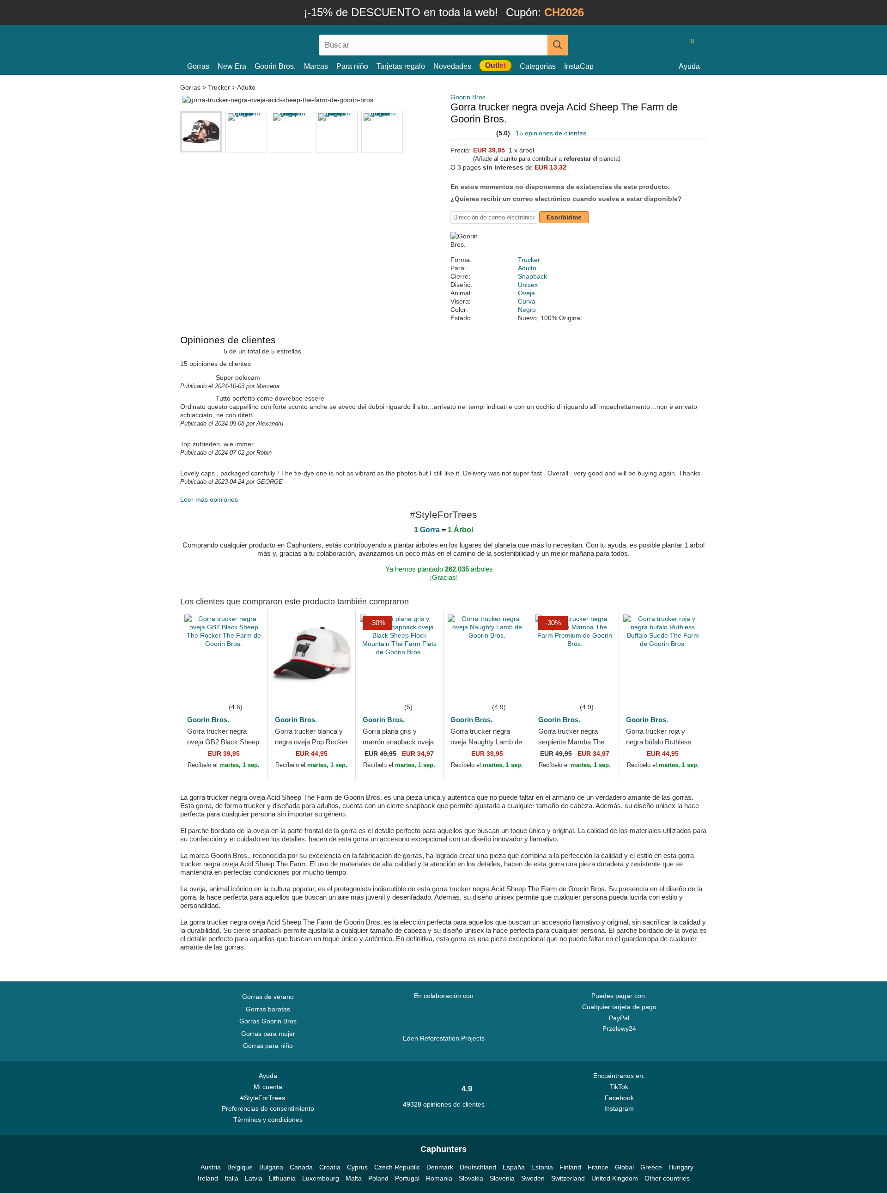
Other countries (667, 1178)
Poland (378, 1178)
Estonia (542, 1167)
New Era (232, 66)
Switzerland (568, 1178)
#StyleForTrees (264, 1098)
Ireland (208, 1178)
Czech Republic (397, 1167)
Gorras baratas (268, 1009)
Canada (301, 1167)
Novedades (452, 66)
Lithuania (282, 1178)
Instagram (619, 1108)
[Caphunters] (268, 43)
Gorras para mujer (268, 1033)
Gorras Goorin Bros (268, 1021)
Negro (527, 309)
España (514, 1167)
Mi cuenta (268, 1086)
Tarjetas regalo (401, 66)
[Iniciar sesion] (653, 45)
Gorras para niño (268, 1045)
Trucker (219, 87)
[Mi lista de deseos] (671, 45)
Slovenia (502, 1178)
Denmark (439, 1167)
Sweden (533, 1178)
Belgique (240, 1167)
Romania (439, 1178)
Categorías (538, 66)
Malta (354, 1178)
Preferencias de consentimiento (268, 1108)
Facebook (619, 1098)
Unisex (528, 284)
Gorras (198, 66)
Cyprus (357, 1167)
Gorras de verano (268, 996)
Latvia (253, 1178)
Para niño (352, 66)
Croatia (329, 1167)
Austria (210, 1167)
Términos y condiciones (268, 1119)
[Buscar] (557, 45)
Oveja (526, 293)
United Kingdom (614, 1178)
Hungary (680, 1167)
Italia (231, 1178)
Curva (526, 301)
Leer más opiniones (209, 499)
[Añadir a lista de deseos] (247, 687)
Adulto (246, 87)
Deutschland (478, 1167)
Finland (570, 1167)
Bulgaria (271, 1167)
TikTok (619, 1086)
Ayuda (689, 66)
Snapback (532, 276)
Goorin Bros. (275, 66)
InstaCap (579, 66)
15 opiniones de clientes (551, 133)
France (598, 1167)
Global (624, 1167)
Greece (651, 1167)
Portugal (407, 1178)
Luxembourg (320, 1178)
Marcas (316, 66)
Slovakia (471, 1178)
